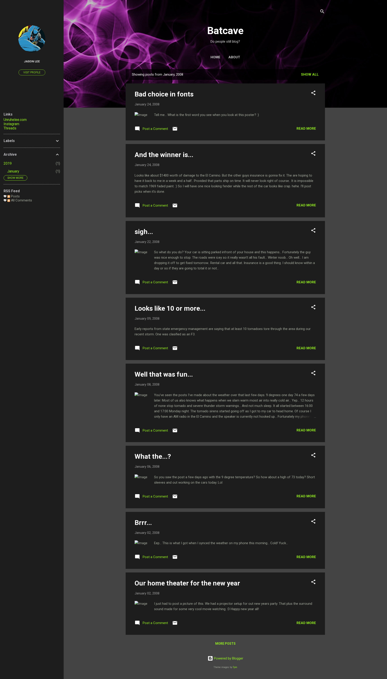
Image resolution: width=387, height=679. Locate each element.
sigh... (144, 232)
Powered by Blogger (228, 658)
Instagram (11, 124)
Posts (15, 196)
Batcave (225, 31)
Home (215, 57)
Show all (310, 74)
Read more (306, 129)
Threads (10, 128)
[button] (313, 93)
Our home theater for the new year (187, 583)
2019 (8, 163)
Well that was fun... (164, 374)
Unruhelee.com (15, 120)
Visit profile (32, 72)
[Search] (322, 12)
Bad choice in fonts (164, 94)
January (13, 171)
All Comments (21, 200)
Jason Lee (32, 61)
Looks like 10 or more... (170, 308)
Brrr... (143, 522)
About (234, 57)
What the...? (153, 456)
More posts (225, 643)
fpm (235, 667)
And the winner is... (164, 155)
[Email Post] (175, 130)
